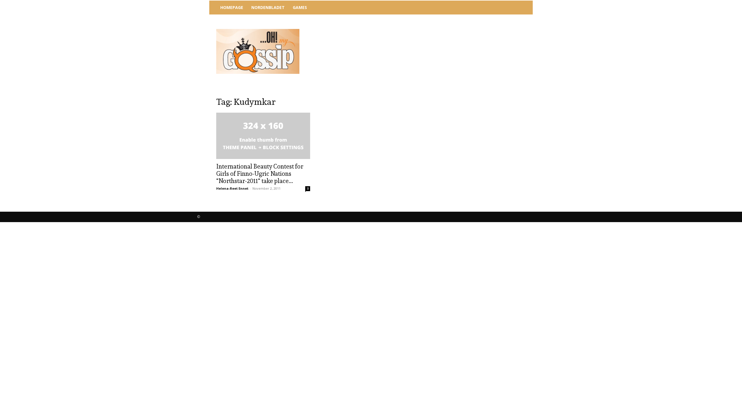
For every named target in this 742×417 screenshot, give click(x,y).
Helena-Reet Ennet (232, 188)
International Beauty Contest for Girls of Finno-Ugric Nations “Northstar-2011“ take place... (259, 174)
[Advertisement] (418, 30)
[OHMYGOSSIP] (257, 51)
